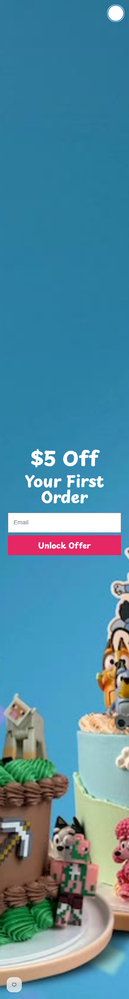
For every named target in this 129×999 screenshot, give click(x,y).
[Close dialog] (116, 13)
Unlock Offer (64, 545)
